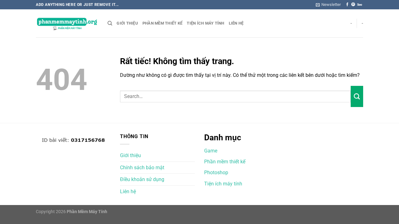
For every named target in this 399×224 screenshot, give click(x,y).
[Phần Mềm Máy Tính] (67, 23)
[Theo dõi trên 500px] (359, 4)
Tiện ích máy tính (205, 23)
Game (210, 151)
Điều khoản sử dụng (142, 179)
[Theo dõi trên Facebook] (347, 4)
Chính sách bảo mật (142, 167)
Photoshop (216, 172)
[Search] (110, 23)
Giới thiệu (127, 23)
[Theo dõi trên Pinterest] (353, 4)
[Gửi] (357, 96)
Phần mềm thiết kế (162, 23)
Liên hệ (236, 23)
